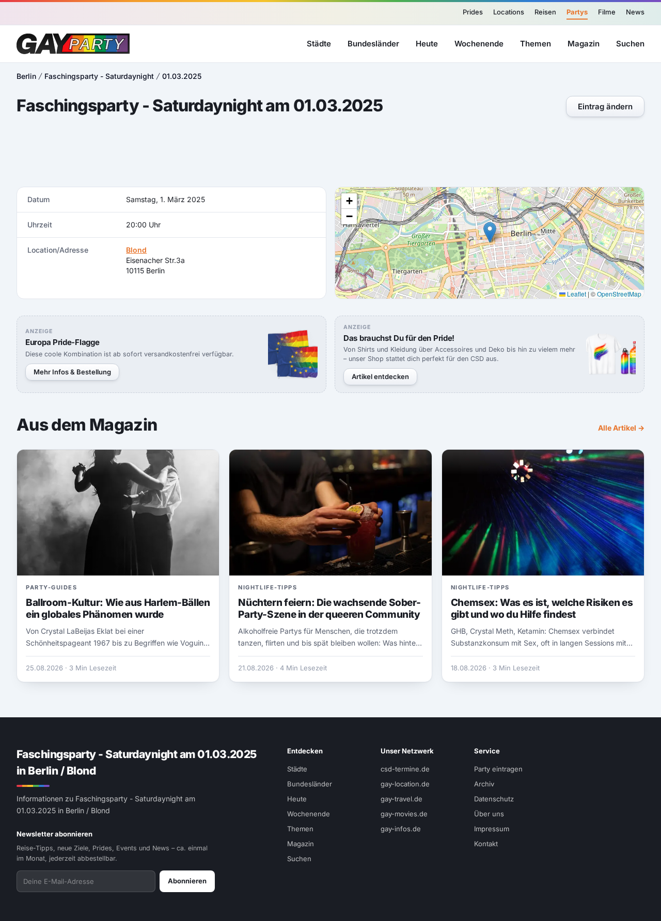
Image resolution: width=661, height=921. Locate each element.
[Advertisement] (330, 153)
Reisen (545, 12)
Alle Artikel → (621, 427)
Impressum (491, 829)
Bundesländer (373, 43)
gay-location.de (405, 784)
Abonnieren (187, 881)
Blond (136, 249)
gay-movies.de (404, 814)
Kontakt (486, 844)
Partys (577, 12)
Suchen (630, 43)
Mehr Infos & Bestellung (72, 372)
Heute (427, 43)
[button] (489, 232)
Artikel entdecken (380, 376)
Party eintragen (498, 769)
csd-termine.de (405, 769)
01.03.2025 (181, 76)
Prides (473, 12)
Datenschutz (494, 799)
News (635, 12)
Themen (535, 43)
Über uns (489, 814)
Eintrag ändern (605, 106)
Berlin (26, 76)
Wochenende (478, 43)
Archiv (484, 784)
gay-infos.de (401, 829)
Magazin (584, 43)
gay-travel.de (401, 799)
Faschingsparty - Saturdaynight (99, 76)
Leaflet (575, 293)
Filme (607, 12)
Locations (508, 12)
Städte (319, 43)
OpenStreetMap (619, 293)
